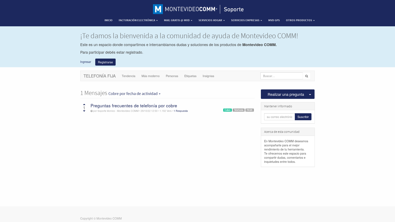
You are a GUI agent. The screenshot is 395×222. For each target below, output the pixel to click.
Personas (172, 76)
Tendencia (128, 76)
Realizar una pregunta (286, 94)
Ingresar (85, 61)
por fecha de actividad (133, 93)
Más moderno (151, 76)
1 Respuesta (181, 110)
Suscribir (303, 117)
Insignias (208, 76)
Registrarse (105, 62)
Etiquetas (190, 76)
